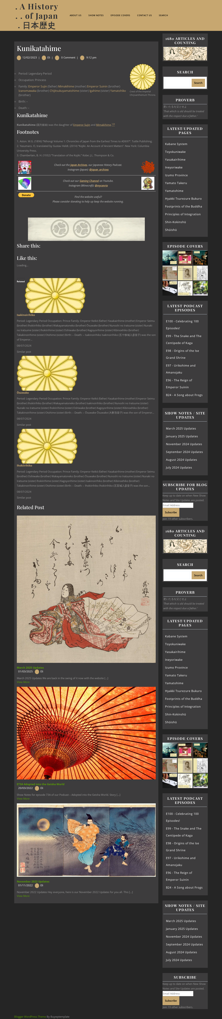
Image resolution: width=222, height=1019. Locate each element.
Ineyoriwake (174, 167)
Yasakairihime (175, 160)
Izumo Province (176, 175)
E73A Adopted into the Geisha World (41, 784)
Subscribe (171, 512)
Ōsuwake (23, 392)
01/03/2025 (25, 671)
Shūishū (171, 230)
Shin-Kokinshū (175, 222)
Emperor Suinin (97, 86)
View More (23, 682)
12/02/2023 (29, 57)
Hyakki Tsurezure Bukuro (183, 199)
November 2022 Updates (33, 881)
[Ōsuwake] (47, 373)
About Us (76, 15)
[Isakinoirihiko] (55, 295)
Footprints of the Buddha (183, 206)
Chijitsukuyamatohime (64, 91)
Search (163, 15)
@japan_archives (99, 169)
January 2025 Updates (182, 436)
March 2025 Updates (30, 667)
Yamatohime (174, 191)
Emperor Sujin (37, 86)
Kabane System (176, 144)
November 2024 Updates (184, 444)
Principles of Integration (183, 214)
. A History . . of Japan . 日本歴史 (36, 15)
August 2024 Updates (181, 460)
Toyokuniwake (175, 152)
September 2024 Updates (184, 452)
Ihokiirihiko (24, 465)
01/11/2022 (25, 885)
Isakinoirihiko (26, 315)
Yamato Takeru (176, 183)
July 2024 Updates (179, 467)
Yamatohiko (118, 91)
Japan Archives (78, 165)
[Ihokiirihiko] (47, 446)
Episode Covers (120, 15)
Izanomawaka (27, 91)
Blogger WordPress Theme (30, 1016)
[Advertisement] (86, 929)
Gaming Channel (89, 180)
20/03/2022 (25, 788)
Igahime (94, 91)
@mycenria (101, 185)
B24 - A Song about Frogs (184, 395)
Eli (48, 57)
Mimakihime (66, 86)
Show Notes (96, 15)
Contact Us (144, 15)
